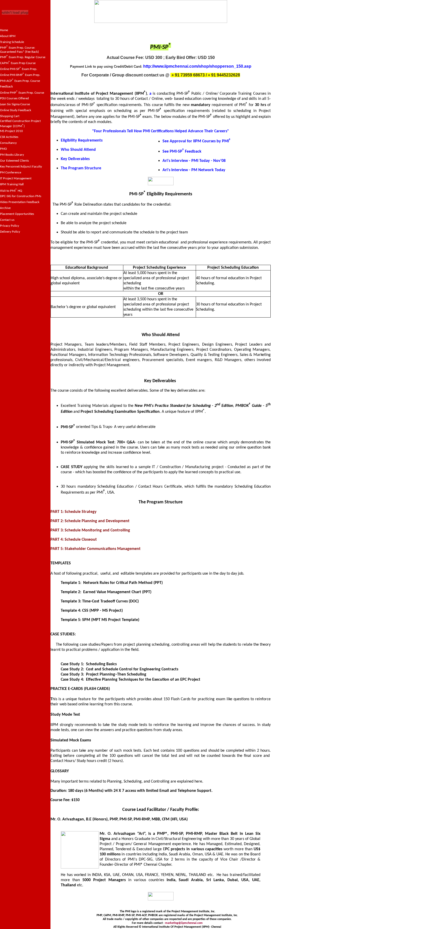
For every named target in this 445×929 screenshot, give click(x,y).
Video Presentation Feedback (19, 202)
